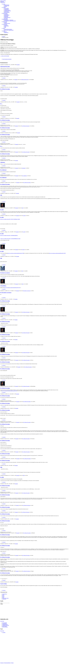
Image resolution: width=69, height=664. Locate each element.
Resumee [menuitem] (5, 6)
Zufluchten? (2, 162)
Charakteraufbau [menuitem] (6, 5)
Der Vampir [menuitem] (6, 18)
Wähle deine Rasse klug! (5, 66)
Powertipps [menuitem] (4, 7)
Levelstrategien (4, 623)
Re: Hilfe (2, 477)
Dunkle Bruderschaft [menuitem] (7, 17)
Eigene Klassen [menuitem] (6, 11)
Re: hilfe (2, 209)
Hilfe (1, 467)
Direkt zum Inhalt (3, 0)
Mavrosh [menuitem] (5, 31)
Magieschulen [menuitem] (6, 15)
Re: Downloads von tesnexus (5, 292)
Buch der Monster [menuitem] (6, 12)
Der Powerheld (4, 622)
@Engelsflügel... (3, 285)
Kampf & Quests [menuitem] (6, 4)
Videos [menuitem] (5, 26)
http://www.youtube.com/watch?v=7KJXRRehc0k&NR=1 (9, 235)
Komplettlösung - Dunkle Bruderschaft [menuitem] (10, 20)
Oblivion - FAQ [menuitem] (4, 21)
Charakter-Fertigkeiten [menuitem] (7, 10)
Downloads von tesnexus (5, 272)
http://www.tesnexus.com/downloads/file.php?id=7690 (16, 253)
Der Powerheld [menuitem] (6, 8)
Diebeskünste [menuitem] (6, 16)
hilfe (1, 195)
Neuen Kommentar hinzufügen (6, 59)
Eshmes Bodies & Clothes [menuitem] (8, 29)
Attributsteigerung (5, 624)
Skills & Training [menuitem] (4, 13)
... (0, 81)
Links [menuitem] (5, 27)
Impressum (2, 662)
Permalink (18, 64)
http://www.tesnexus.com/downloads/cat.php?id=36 (9, 390)
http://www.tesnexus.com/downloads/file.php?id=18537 (57, 253)
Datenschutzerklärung (7, 662)
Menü (1, 621)
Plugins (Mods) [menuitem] (6, 25)
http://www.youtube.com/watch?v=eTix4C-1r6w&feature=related (10, 219)
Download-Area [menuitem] (4, 24)
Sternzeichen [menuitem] (6, 14)
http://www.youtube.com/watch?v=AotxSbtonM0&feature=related (10, 238)
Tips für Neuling (3, 583)
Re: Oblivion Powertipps (5, 89)
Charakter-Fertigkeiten (5, 625)
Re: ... (1, 103)
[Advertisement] (28, 611)
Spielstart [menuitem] (5, 22)
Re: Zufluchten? (3, 169)
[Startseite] (2, 1)
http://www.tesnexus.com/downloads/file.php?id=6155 (12, 287)
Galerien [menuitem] (3, 28)
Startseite (3, 36)
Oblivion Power (2, 2)
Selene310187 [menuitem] (6, 32)
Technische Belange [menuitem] (7, 23)
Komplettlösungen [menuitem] (5, 19)
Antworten (3, 85)
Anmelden (3, 632)
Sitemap (12, 662)
